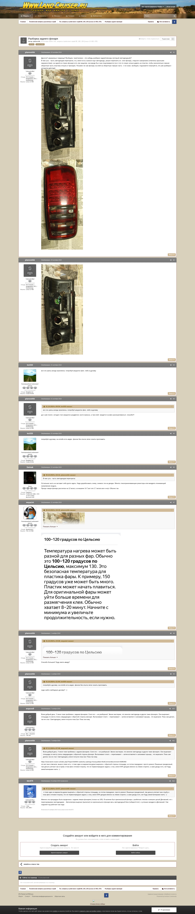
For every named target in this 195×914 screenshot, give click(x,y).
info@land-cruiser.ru (170, 894)
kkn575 (30, 781)
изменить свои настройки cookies (90, 911)
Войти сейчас (135, 853)
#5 (174, 433)
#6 (174, 467)
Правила (151, 21)
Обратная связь (60, 896)
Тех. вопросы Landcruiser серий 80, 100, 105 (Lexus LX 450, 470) (75, 41)
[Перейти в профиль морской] (30, 719)
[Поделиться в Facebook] (20, 872)
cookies (55, 911)
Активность (41, 16)
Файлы (83, 16)
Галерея (71, 16)
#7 (174, 502)
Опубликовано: (51, 52)
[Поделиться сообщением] (170, 52)
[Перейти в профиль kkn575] (30, 791)
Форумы (26, 16)
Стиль (27, 896)
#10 (173, 708)
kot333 (30, 365)
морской (30, 709)
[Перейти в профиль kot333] (30, 375)
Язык (20, 896)
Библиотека (97, 16)
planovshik (36, 41)
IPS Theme (22, 894)
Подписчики (166, 39)
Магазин (57, 16)
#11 (173, 740)
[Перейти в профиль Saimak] (30, 478)
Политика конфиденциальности (42, 896)
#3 (174, 365)
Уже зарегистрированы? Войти (152, 7)
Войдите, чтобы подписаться (149, 39)
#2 (174, 260)
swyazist (30, 502)
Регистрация (171, 7)
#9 (174, 674)
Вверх (171, 254)
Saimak (30, 467)
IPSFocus (30, 894)
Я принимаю (165, 910)
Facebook (174, 22)
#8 (174, 633)
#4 (174, 399)
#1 (174, 52)
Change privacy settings (97, 904)
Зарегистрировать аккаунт (59, 853)
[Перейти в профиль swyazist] (30, 513)
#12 (173, 781)
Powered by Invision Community (166, 896)
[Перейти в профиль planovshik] (24, 41)
